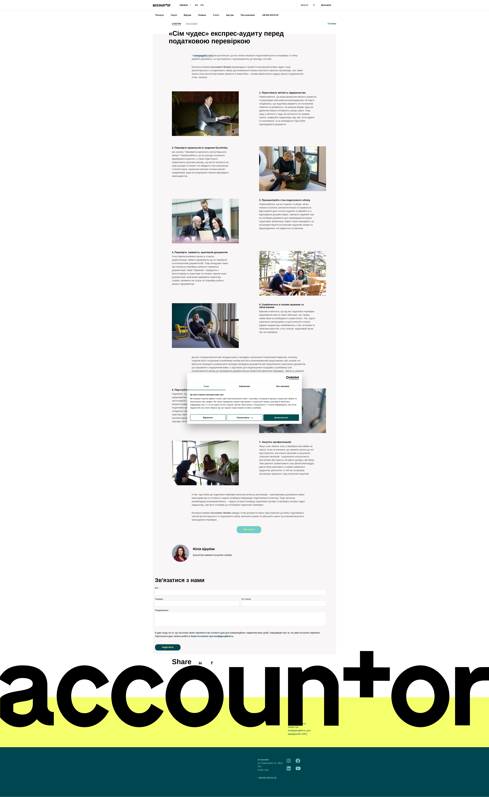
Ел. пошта (246, 599)
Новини (202, 15)
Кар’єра (230, 15)
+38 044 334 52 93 (270, 15)
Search (304, 5)
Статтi (216, 15)
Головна (332, 24)
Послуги (159, 15)
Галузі (174, 15)
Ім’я (156, 588)
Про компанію (248, 15)
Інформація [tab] (244, 386)
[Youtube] (298, 769)
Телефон (159, 599)
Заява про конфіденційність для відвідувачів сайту (299, 730)
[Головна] (162, 5)
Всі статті (249, 529)
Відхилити (208, 417)
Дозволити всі (281, 417)
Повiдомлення (161, 610)
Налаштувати (243, 417)
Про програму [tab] (282, 386)
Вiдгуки (187, 15)
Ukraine (184, 5)
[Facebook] (298, 761)
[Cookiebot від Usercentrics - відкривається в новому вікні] (288, 378)
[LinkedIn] (289, 769)
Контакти (326, 5)
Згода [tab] (206, 386)
